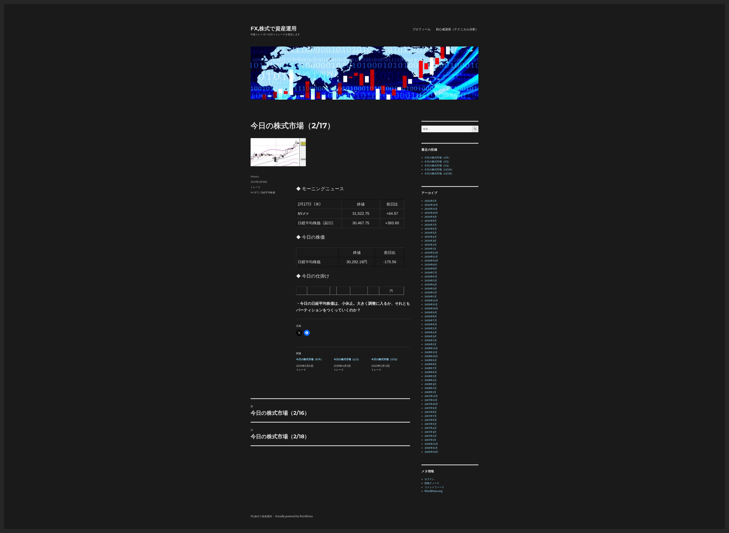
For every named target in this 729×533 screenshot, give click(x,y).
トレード (255, 187)
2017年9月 (430, 408)
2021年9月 (430, 216)
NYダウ (255, 192)
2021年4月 (430, 236)
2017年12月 (431, 396)
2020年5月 (430, 280)
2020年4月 (430, 284)
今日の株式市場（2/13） (385, 359)
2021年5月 (430, 232)
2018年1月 (430, 392)
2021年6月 (430, 228)
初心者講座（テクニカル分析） (457, 29)
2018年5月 (430, 376)
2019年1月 (430, 344)
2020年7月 (430, 272)
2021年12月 (431, 204)
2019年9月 (430, 312)
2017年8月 (430, 412)
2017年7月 (430, 416)
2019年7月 (430, 320)
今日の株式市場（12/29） (439, 169)
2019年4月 (430, 332)
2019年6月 (430, 324)
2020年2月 (430, 292)
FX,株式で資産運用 (274, 28)
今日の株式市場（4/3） (347, 359)
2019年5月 (430, 328)
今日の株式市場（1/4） (437, 165)
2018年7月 (430, 368)
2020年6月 (430, 276)
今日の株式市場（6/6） (309, 359)
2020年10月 (431, 260)
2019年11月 (431, 304)
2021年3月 (430, 240)
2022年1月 (430, 200)
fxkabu (255, 176)
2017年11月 (430, 400)
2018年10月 (431, 356)
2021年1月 (430, 248)
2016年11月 (431, 448)
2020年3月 (430, 288)
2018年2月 (430, 388)
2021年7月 (430, 224)
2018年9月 (430, 360)
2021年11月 (430, 208)
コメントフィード (434, 487)
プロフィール (421, 29)
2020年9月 (430, 264)
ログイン (429, 479)
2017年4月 (430, 428)
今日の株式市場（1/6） (437, 157)
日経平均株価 (267, 192)
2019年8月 (430, 316)
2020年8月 (430, 268)
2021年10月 (431, 212)
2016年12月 (431, 444)
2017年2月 (430, 436)
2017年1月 (430, 440)
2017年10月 (431, 404)
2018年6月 (430, 372)
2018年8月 (430, 364)
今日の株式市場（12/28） (439, 173)
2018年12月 (431, 348)
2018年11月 (430, 352)
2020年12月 (431, 252)
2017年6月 (430, 420)
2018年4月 (430, 380)
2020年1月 (430, 296)
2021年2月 (430, 244)
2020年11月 (431, 256)
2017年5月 (430, 424)
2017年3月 (430, 432)
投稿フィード (431, 483)
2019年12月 (431, 300)
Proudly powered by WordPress (294, 516)
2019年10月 (431, 308)
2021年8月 (430, 220)
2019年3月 (430, 336)
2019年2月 (430, 340)
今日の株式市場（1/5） (437, 161)
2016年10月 (431, 451)
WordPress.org (433, 491)
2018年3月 (430, 384)
